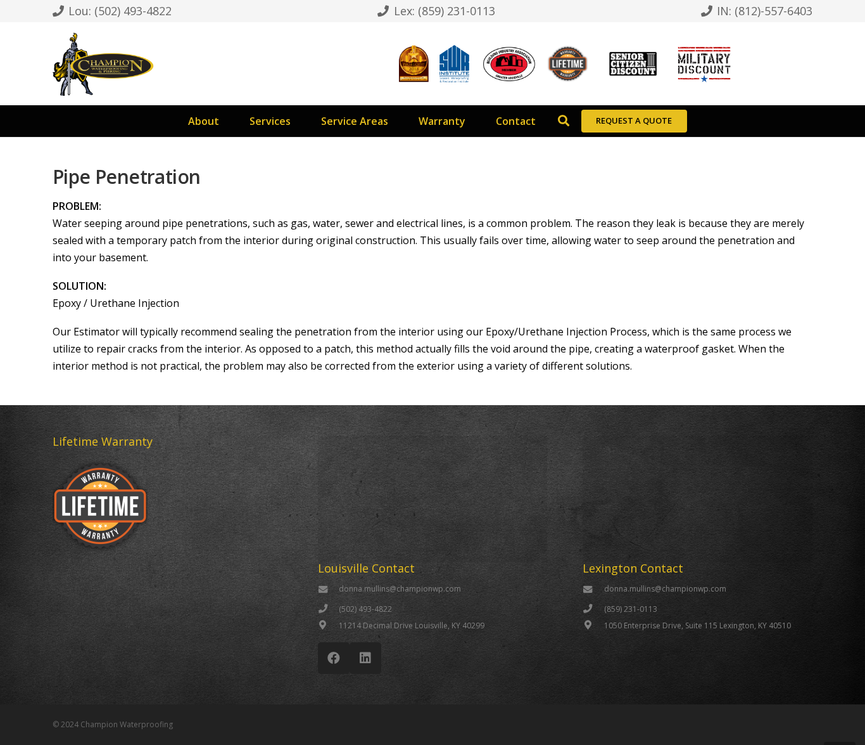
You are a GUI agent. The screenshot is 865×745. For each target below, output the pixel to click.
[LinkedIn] (365, 658)
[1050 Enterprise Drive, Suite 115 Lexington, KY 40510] (593, 626)
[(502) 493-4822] (328, 609)
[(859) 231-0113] (593, 609)
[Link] (103, 64)
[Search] (563, 121)
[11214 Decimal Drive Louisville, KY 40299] (328, 626)
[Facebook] (334, 658)
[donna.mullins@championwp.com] (328, 590)
